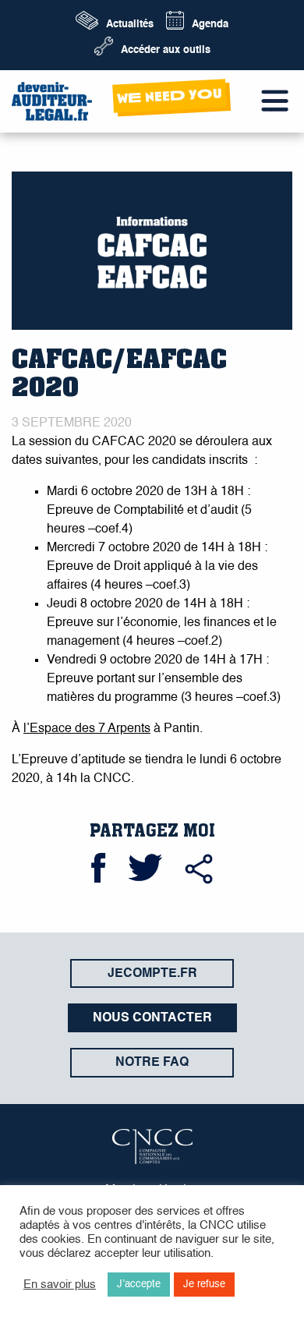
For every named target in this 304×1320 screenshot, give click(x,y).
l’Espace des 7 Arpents (86, 729)
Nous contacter (152, 1018)
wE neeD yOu (170, 95)
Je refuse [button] (204, 1284)
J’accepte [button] (139, 1284)
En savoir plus (59, 1284)
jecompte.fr (152, 974)
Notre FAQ (152, 1062)
